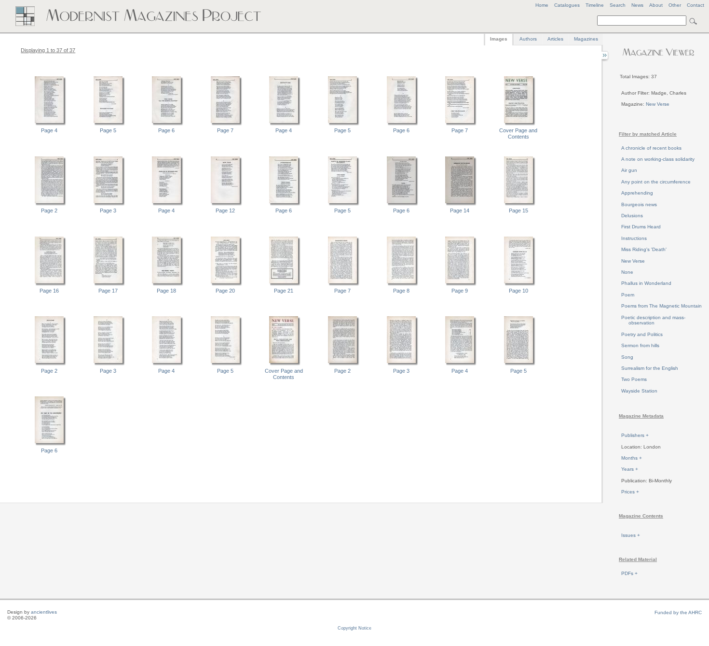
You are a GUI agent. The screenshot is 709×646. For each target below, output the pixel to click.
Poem (627, 294)
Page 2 (49, 210)
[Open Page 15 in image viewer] (518, 204)
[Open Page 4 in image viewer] (49, 124)
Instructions (634, 238)
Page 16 (49, 291)
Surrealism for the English (649, 368)
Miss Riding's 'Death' (644, 249)
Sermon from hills (640, 345)
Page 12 (225, 210)
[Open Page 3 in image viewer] (108, 204)
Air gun (629, 170)
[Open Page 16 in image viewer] (49, 284)
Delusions (632, 215)
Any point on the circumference (656, 181)
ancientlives (44, 612)
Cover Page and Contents (518, 133)
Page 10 (518, 291)
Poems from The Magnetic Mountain (661, 306)
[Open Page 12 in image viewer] (225, 204)
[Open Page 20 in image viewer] (225, 284)
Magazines (586, 39)
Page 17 (108, 291)
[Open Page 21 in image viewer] (283, 284)
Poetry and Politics (642, 334)
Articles (555, 39)
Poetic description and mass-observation (653, 320)
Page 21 (283, 291)
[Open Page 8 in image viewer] (401, 284)
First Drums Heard (641, 226)
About (656, 5)
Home (541, 5)
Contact (695, 5)
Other (674, 5)
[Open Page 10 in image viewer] (518, 284)
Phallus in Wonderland (646, 283)
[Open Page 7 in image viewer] (225, 124)
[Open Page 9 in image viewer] (459, 284)
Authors (528, 39)
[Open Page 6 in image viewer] (166, 124)
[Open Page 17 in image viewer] (108, 284)
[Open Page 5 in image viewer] (108, 124)
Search (618, 5)
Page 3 (108, 210)
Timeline (595, 5)
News (637, 5)
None (627, 272)
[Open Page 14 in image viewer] (459, 204)
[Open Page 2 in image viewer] (49, 204)
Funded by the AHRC (678, 612)
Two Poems (634, 379)
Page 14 (459, 210)
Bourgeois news (639, 204)
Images (498, 39)
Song (627, 357)
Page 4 (49, 130)
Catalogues (567, 5)
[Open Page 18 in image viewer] (166, 284)
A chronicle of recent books (651, 148)
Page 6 (166, 130)
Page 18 (166, 291)
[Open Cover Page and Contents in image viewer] (518, 124)
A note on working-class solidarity (658, 159)
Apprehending (637, 193)
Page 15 (518, 210)
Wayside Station (639, 390)
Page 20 (225, 291)
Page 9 (459, 291)
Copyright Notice (354, 628)
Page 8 (401, 291)
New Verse (657, 104)
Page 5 (108, 130)
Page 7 (225, 130)
